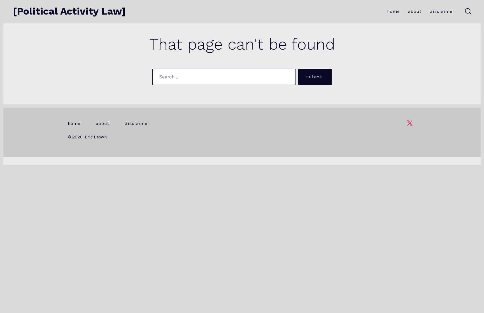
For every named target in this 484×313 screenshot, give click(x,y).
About (415, 11)
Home (393, 11)
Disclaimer (442, 11)
